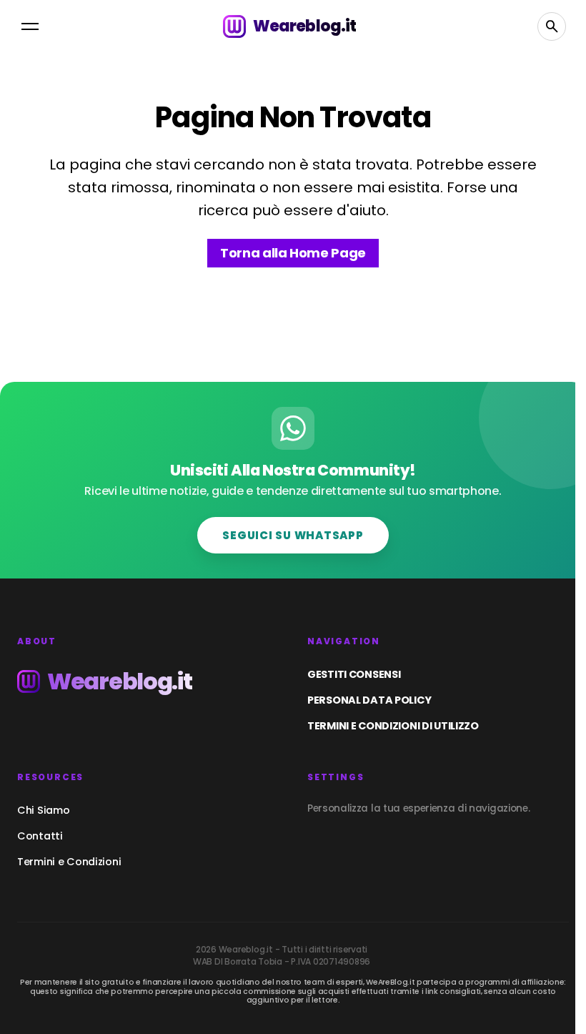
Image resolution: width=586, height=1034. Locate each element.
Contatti (40, 836)
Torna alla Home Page (293, 253)
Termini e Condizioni (69, 862)
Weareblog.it (304, 26)
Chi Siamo (43, 810)
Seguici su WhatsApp (292, 535)
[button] (30, 26)
